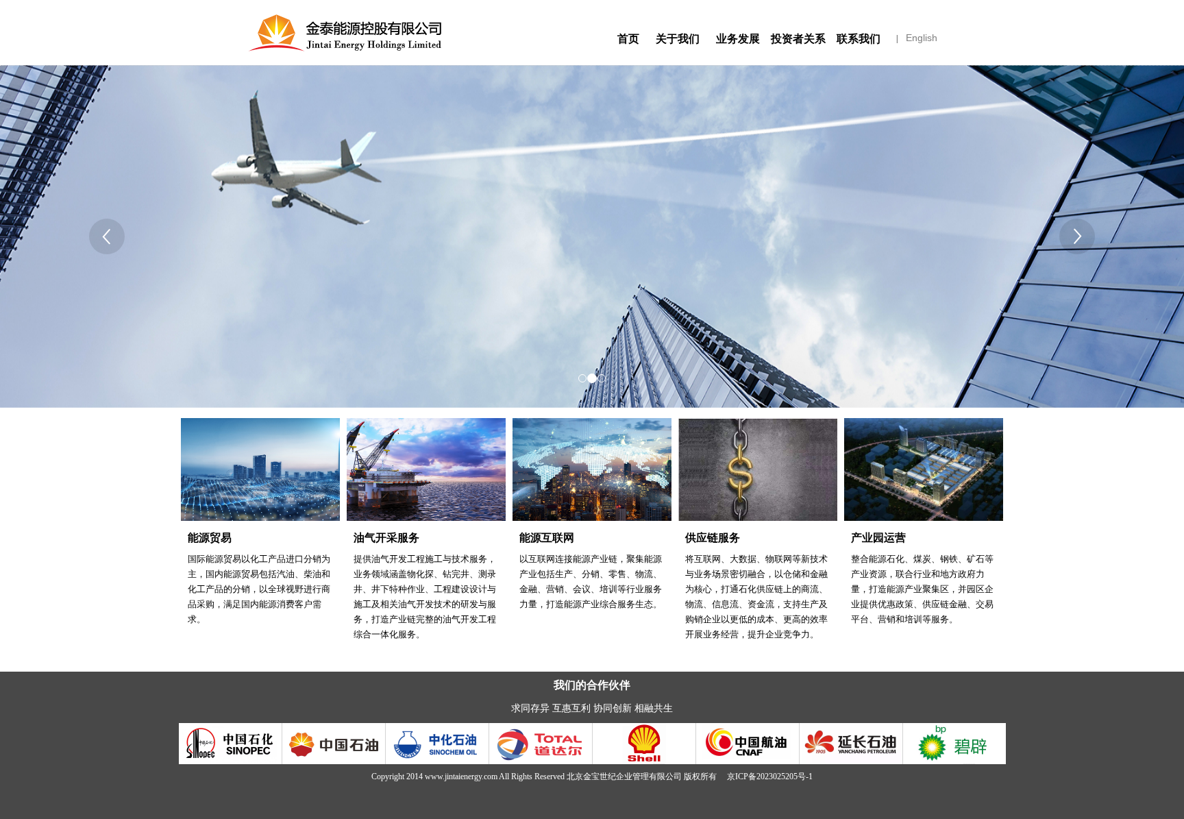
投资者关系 (798, 39)
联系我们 (858, 39)
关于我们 (678, 39)
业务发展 (738, 39)
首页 (628, 39)
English (921, 37)
